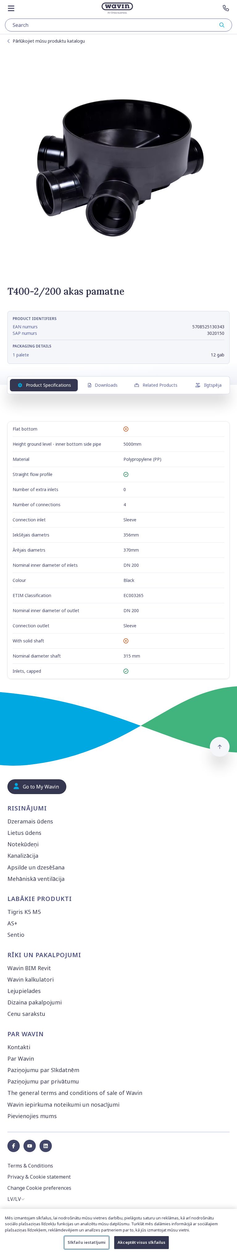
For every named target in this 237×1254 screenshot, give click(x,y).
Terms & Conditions (30, 1165)
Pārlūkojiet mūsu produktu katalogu (49, 41)
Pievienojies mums (32, 1116)
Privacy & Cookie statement (39, 1176)
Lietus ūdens (24, 832)
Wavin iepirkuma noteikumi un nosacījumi (63, 1104)
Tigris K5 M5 (24, 911)
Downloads (106, 385)
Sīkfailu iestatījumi (87, 1242)
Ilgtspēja (213, 385)
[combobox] (118, 25)
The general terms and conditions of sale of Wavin (74, 1092)
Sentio (15, 934)
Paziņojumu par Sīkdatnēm (43, 1070)
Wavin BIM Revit (29, 968)
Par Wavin (20, 1058)
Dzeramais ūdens (30, 821)
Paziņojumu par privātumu (43, 1081)
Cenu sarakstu (26, 1013)
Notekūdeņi (23, 844)
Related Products (160, 385)
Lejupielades (24, 991)
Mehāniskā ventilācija (35, 878)
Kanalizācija (22, 855)
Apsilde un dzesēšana (35, 867)
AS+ (12, 923)
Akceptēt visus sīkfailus (141, 1242)
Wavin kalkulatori (30, 979)
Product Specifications (48, 385)
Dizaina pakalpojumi (34, 1002)
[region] (118, 1231)
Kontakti (18, 1047)
